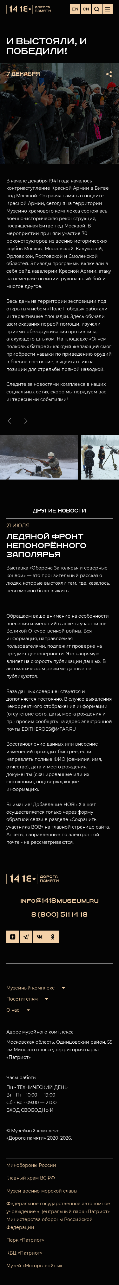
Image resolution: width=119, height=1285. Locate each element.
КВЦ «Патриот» (24, 1253)
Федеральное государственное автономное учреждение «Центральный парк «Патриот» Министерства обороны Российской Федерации (58, 1216)
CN (86, 9)
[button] (10, 421)
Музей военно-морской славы (41, 1191)
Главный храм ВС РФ (30, 1178)
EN (75, 9)
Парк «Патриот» (25, 1240)
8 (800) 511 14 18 (59, 914)
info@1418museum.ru (59, 900)
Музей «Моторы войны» (34, 1266)
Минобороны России (31, 1165)
